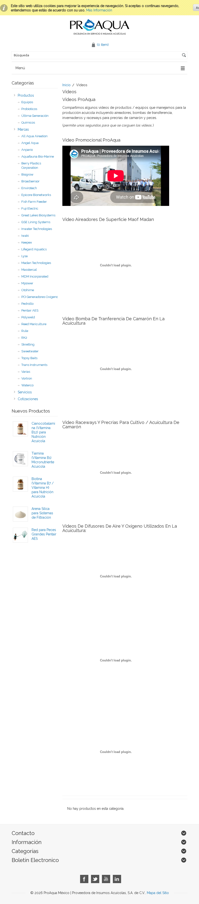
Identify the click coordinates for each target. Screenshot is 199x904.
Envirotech (29, 188)
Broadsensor (30, 181)
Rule (24, 331)
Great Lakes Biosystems (38, 215)
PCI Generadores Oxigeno (39, 297)
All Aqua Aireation (34, 136)
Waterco (27, 385)
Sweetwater (30, 351)
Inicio (66, 85)
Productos (26, 95)
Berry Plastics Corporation (31, 165)
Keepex (26, 242)
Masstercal (29, 269)
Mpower (27, 283)
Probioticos (29, 109)
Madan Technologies (36, 263)
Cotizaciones (28, 399)
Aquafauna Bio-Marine (37, 156)
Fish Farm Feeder (34, 201)
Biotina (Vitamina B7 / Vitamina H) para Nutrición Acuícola (43, 487)
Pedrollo (27, 303)
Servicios (25, 392)
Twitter (95, 879)
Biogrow (27, 174)
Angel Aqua (30, 143)
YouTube (106, 879)
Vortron (26, 378)
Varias (25, 371)
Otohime (27, 290)
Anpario (27, 150)
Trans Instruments (34, 365)
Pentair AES (29, 310)
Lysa (24, 256)
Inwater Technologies (36, 229)
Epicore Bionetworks (36, 195)
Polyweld (28, 317)
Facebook (84, 879)
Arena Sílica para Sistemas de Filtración (42, 513)
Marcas (23, 129)
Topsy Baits (29, 358)
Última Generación (35, 116)
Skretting (27, 344)
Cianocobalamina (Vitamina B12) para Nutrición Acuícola (43, 432)
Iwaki (25, 235)
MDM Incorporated (34, 276)
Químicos (28, 122)
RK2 (24, 337)
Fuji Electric (29, 208)
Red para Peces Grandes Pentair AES (44, 534)
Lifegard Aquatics (34, 249)
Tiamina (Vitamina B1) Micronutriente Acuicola (43, 459)
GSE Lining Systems (35, 222)
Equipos (27, 102)
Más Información (99, 10)
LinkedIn (117, 879)
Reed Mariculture (33, 324)
